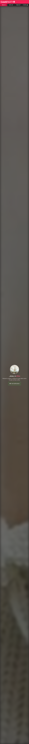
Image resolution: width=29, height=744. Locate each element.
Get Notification (15, 383)
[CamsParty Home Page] (8, 2)
